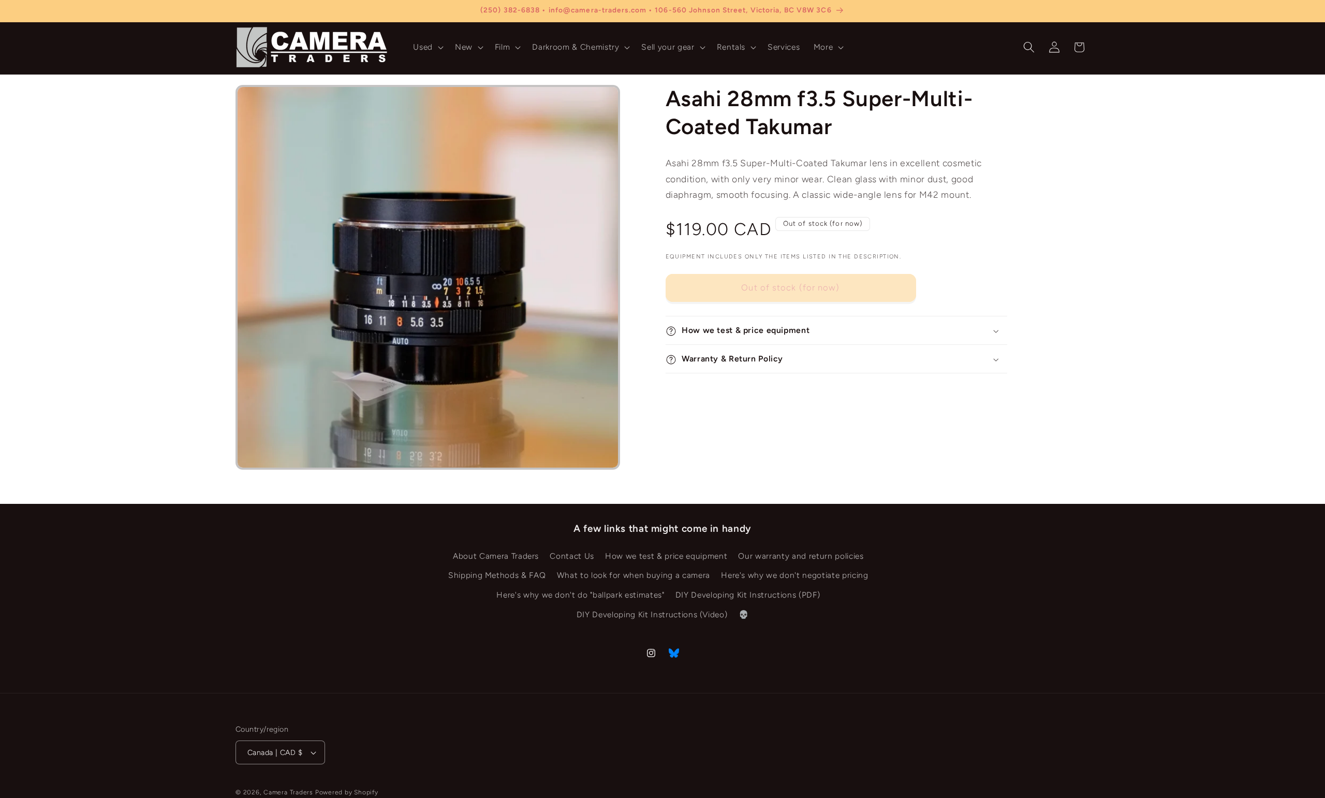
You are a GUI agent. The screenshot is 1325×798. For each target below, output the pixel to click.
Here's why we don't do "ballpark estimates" (580, 595)
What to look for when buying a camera (633, 576)
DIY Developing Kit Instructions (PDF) (747, 595)
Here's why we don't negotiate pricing (794, 576)
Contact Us (572, 556)
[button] (427, 47)
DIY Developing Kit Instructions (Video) (652, 614)
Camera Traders (288, 792)
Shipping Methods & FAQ (497, 576)
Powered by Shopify (346, 792)
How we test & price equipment (666, 556)
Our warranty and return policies (800, 556)
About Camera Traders (496, 556)
